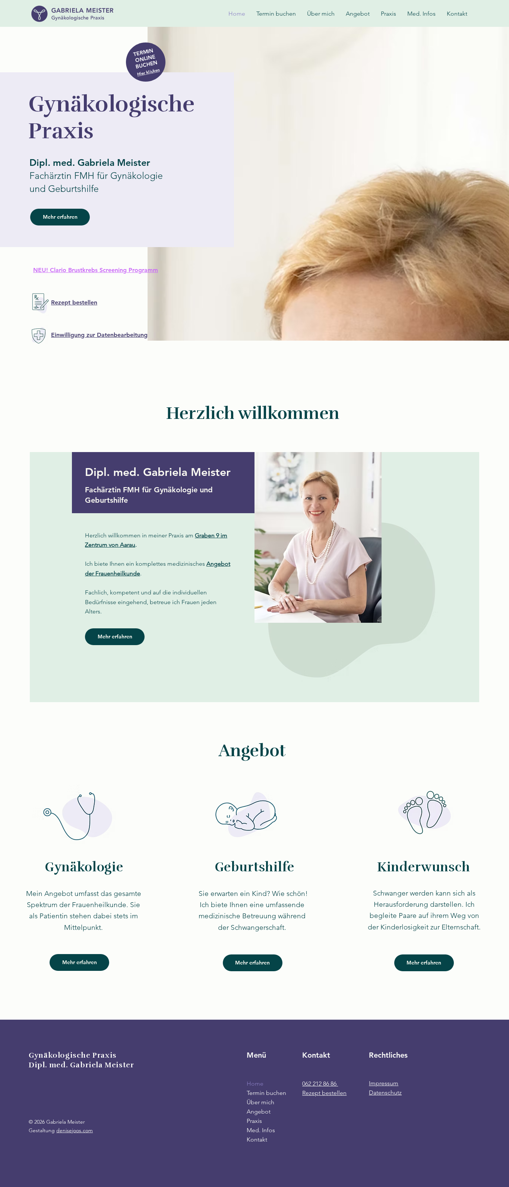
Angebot (259, 1111)
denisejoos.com (74, 1130)
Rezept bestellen (324, 1092)
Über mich (260, 1102)
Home (255, 1083)
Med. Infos (261, 1130)
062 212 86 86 (319, 1083)
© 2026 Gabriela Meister (57, 1121)
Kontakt (257, 1139)
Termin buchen (266, 1092)
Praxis (254, 1120)
